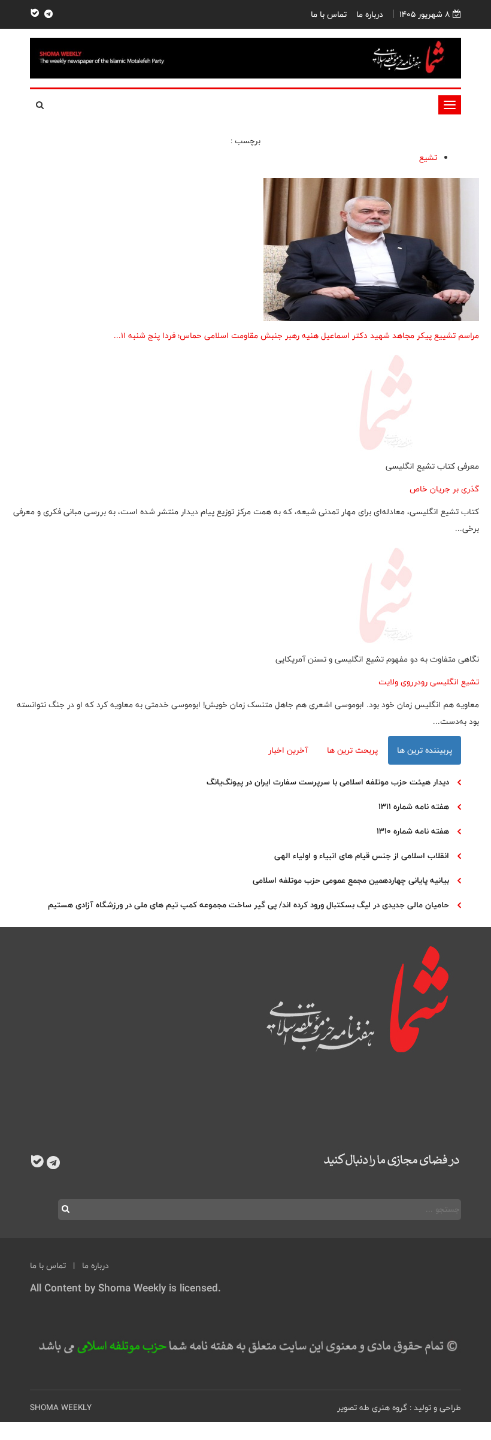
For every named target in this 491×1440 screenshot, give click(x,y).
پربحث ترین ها (352, 750)
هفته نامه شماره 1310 (413, 831)
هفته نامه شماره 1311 (413, 806)
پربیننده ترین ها (424, 750)
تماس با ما (329, 14)
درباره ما (369, 14)
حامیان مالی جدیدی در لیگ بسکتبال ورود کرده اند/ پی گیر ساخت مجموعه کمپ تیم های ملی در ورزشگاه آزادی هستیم (248, 905)
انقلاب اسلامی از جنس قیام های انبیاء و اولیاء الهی (361, 856)
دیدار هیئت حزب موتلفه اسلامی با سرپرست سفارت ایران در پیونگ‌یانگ (328, 782)
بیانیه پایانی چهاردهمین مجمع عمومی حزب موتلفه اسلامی (351, 880)
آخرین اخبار (288, 750)
